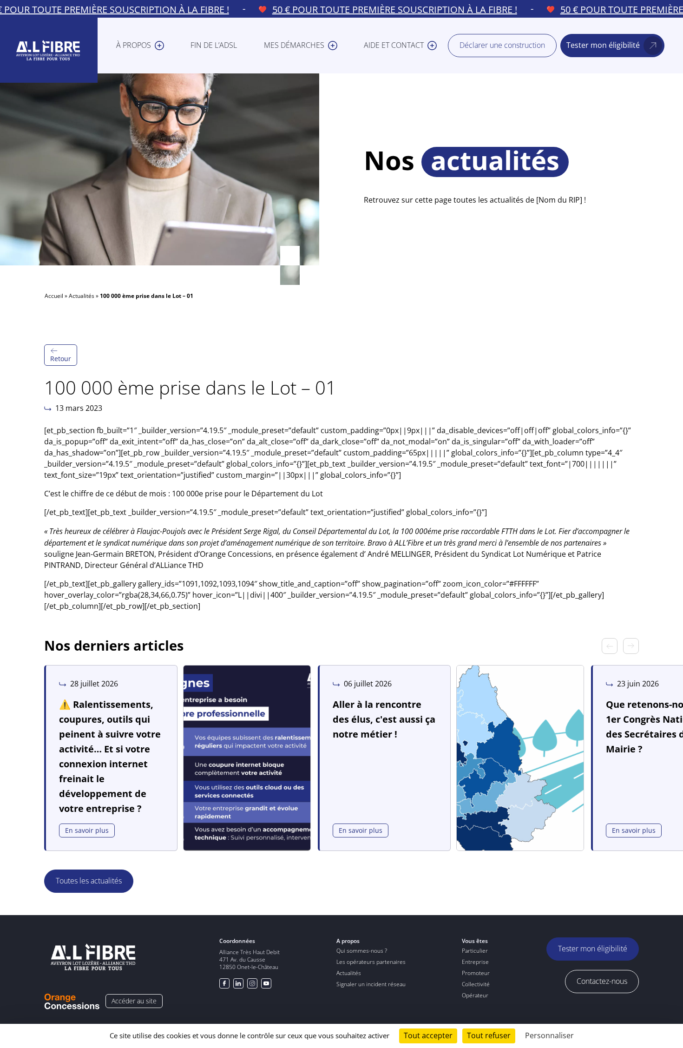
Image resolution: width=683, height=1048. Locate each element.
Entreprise (475, 962)
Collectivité (476, 984)
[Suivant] (631, 646)
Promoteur (476, 973)
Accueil (54, 296)
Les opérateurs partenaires (371, 962)
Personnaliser (549, 1036)
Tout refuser (489, 1036)
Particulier (475, 951)
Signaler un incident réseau (371, 984)
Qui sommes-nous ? (361, 951)
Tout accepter (428, 1036)
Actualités (81, 296)
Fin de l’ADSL (213, 45)
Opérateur (475, 995)
